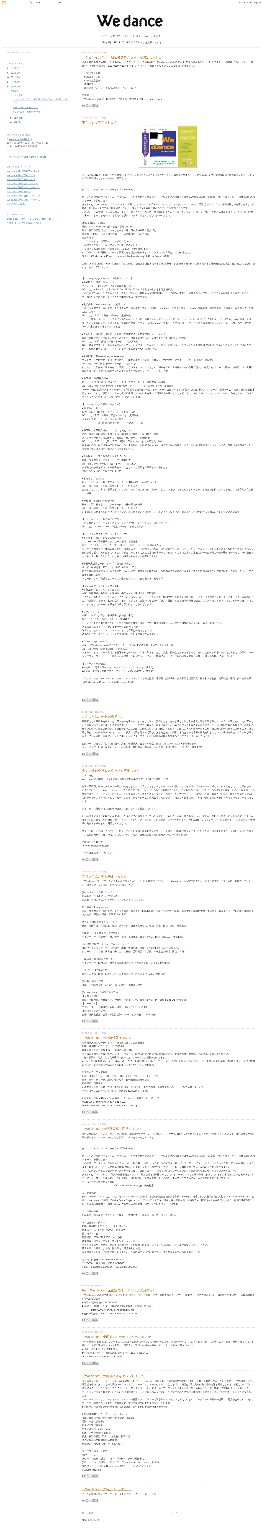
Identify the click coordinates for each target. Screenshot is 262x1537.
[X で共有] (90, 105)
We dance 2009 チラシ (19, 191)
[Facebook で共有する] (94, 105)
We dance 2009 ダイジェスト (22, 183)
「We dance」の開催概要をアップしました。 (115, 1376)
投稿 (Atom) (94, 1519)
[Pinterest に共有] (97, 105)
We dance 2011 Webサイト (21, 175)
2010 (13, 82)
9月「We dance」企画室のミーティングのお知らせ (119, 1290)
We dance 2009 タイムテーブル (23, 187)
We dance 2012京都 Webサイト (23, 171)
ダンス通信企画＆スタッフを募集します (111, 770)
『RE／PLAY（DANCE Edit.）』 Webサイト (131, 36)
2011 (13, 77)
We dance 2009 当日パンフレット (24, 195)
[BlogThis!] (87, 105)
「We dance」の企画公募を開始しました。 (113, 1129)
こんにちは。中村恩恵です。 (103, 716)
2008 (13, 91)
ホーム (174, 1513)
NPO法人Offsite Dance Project (30, 156)
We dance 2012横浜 (19, 139)
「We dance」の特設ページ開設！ (107, 1489)
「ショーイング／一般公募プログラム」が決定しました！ (123, 57)
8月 (16, 122)
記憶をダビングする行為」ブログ (24, 223)
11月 (16, 117)
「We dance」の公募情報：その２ (107, 1038)
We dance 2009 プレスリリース (23, 199)
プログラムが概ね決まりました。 (106, 876)
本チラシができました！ (99, 122)
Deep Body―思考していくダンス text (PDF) (30, 218)
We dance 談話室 (16, 203)
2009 (13, 86)
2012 (13, 72)
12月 (16, 95)
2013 (13, 68)
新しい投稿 (88, 1513)
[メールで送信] (83, 105)
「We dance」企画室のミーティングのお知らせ (116, 1337)
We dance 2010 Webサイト (21, 179)
